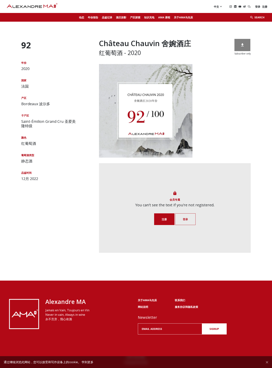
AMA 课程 (164, 17)
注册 (264, 6)
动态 (81, 17)
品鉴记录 (107, 17)
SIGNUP (214, 329)
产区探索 (135, 17)
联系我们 (180, 300)
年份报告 (93, 17)
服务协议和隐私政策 (186, 307)
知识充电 (149, 17)
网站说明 (143, 307)
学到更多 (87, 362)
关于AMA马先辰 (183, 17)
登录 (257, 6)
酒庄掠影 (121, 17)
